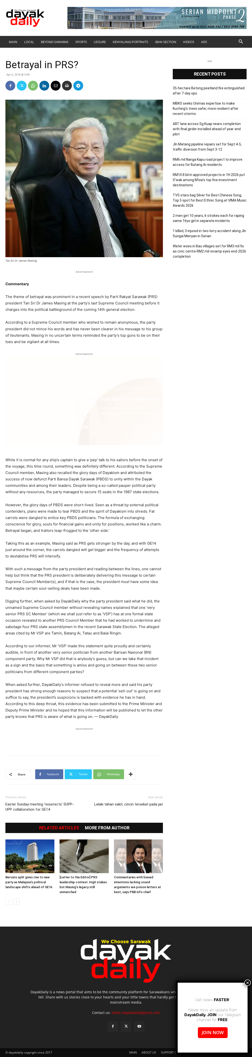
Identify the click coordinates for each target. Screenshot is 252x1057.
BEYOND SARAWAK (54, 42)
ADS (204, 42)
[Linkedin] (44, 86)
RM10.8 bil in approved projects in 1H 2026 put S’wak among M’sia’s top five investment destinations (209, 180)
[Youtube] (139, 1026)
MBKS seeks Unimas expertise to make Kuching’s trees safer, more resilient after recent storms (205, 108)
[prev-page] (8, 902)
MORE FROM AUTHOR (107, 828)
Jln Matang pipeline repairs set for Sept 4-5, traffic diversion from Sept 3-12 (207, 146)
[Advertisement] (84, 738)
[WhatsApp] (33, 86)
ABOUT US (149, 1052)
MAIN (13, 42)
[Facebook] (10, 86)
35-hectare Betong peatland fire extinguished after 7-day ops (209, 90)
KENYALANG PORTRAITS (130, 42)
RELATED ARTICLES (59, 828)
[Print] (67, 86)
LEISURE (100, 42)
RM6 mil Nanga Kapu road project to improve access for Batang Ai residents (207, 162)
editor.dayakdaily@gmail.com (135, 1012)
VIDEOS (188, 42)
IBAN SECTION (165, 42)
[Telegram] (78, 86)
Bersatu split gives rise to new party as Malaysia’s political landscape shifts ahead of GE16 (28, 882)
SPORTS (81, 42)
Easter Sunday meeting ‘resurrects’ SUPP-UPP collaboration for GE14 (39, 807)
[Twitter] (22, 86)
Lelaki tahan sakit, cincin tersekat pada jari (128, 804)
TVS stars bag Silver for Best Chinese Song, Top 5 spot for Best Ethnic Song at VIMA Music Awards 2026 (210, 200)
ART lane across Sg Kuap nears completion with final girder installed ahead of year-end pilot (207, 129)
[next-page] (16, 902)
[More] (131, 774)
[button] (241, 42)
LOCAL (29, 42)
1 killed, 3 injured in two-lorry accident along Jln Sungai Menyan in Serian (209, 233)
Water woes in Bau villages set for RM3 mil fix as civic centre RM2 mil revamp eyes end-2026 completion (209, 251)
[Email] (56, 86)
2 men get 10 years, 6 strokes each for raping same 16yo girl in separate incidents (208, 218)
